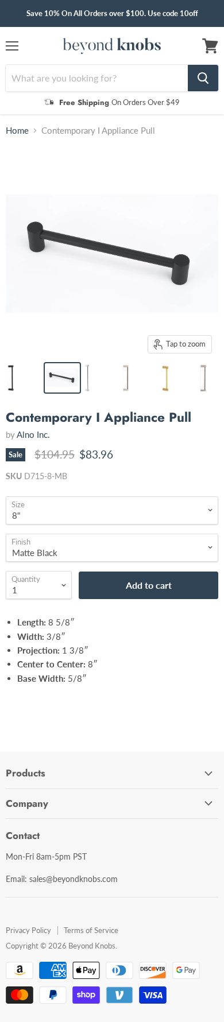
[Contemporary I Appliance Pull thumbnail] (23, 378)
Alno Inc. (33, 434)
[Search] (203, 78)
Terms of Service (91, 930)
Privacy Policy (28, 930)
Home (17, 130)
